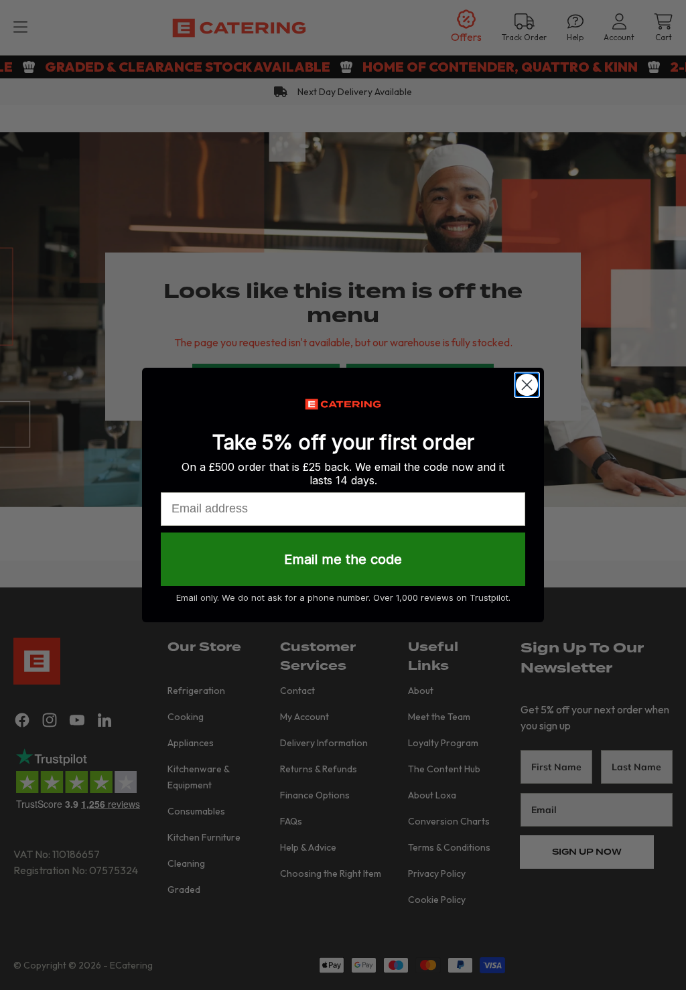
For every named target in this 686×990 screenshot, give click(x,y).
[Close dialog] (527, 385)
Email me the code (343, 559)
